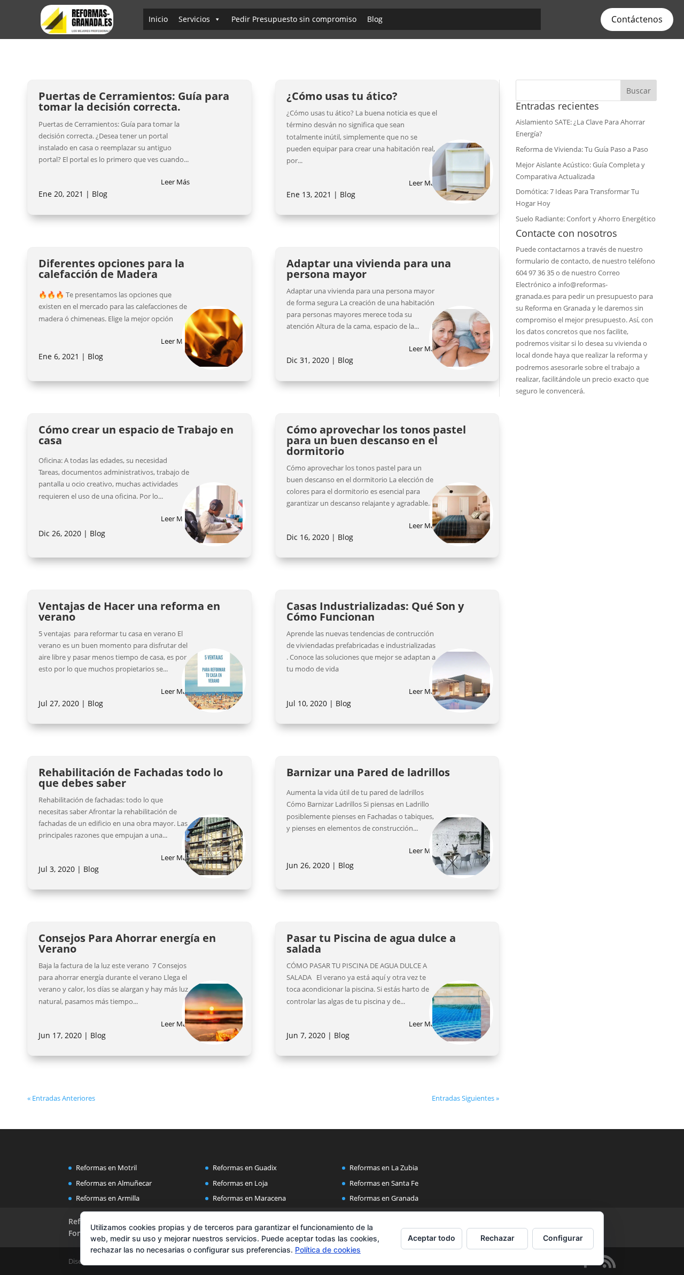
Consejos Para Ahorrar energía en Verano (127, 943)
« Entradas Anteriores (61, 1098)
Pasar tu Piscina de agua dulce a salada (371, 943)
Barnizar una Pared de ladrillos (368, 772)
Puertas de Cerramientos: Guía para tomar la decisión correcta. (133, 101)
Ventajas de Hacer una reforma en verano (129, 611)
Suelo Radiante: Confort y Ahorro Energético (586, 218)
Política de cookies (328, 1249)
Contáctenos (637, 19)
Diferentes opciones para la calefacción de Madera (111, 268)
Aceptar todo (431, 1237)
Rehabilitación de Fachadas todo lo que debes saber (130, 777)
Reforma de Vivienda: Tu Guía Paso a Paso (582, 149)
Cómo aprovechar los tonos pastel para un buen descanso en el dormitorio (376, 440)
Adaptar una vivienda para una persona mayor (368, 268)
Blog (375, 19)
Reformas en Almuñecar (114, 1183)
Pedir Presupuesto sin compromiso (293, 19)
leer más (175, 182)
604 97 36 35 (535, 272)
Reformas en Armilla (107, 1198)
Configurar (563, 1237)
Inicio (158, 19)
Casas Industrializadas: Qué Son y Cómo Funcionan (375, 611)
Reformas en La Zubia (383, 1167)
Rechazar (497, 1237)
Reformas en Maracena (249, 1198)
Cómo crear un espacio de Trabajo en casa (136, 434)
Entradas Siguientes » (465, 1098)
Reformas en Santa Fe (383, 1183)
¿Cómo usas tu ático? (342, 96)
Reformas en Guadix (245, 1167)
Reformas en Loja (240, 1183)
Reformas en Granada (383, 1198)
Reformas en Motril (106, 1167)
